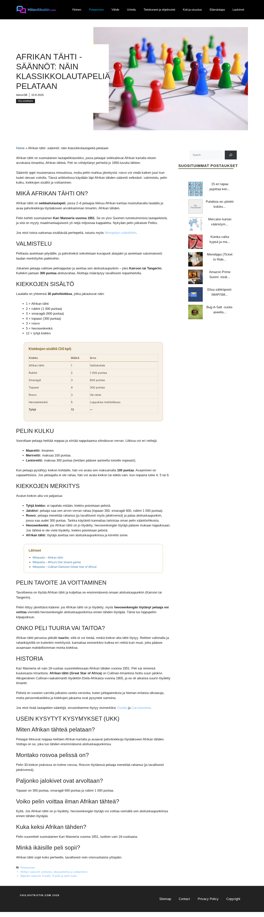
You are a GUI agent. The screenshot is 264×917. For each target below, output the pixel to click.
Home (20, 148)
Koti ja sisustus (192, 9)
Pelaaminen (96, 9)
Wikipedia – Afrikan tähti (47, 557)
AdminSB (21, 94)
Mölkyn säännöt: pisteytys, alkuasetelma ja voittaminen (54, 871)
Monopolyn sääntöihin (120, 233)
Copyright (233, 899)
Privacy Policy (208, 899)
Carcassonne (141, 708)
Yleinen (76, 9)
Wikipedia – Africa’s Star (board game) (56, 562)
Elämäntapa (217, 9)
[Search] (231, 155)
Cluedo (122, 708)
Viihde (115, 9)
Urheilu (131, 9)
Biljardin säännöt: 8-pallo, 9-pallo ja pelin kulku (48, 875)
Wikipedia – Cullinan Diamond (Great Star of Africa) (64, 566)
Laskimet (238, 9)
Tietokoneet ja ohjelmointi (159, 9)
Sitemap (165, 899)
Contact (184, 899)
